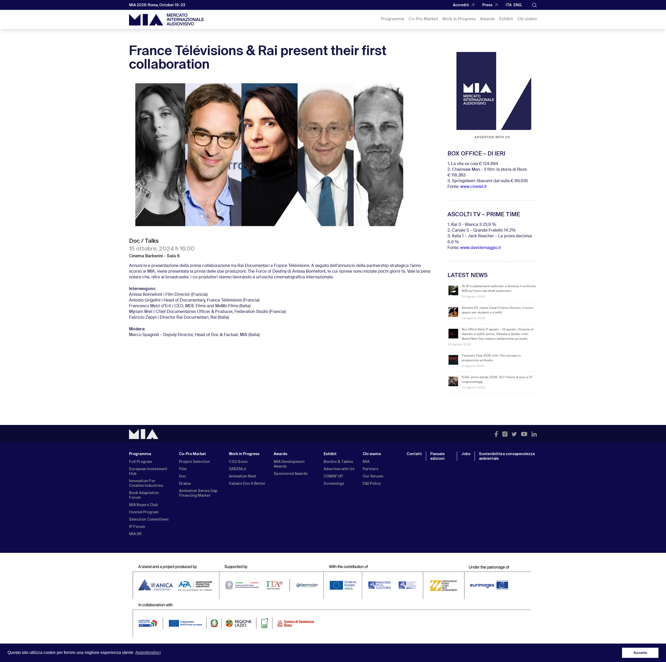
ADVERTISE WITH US (492, 137)
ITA (508, 5)
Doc (182, 476)
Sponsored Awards (291, 473)
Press (487, 5)
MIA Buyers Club (143, 504)
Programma (392, 19)
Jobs (465, 453)
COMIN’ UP (333, 476)
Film (183, 469)
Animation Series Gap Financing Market (198, 493)
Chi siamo (527, 19)
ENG (518, 5)
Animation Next (242, 476)
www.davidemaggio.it (480, 248)
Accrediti (461, 5)
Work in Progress (459, 19)
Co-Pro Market (423, 19)
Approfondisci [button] (148, 652)
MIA (366, 461)
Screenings (334, 483)
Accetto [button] (640, 653)
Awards (487, 19)
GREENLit (237, 469)
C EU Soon (238, 461)
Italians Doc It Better (247, 483)
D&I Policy (372, 483)
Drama (184, 483)
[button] (534, 5)
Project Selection (194, 461)
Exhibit (506, 19)
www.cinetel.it (473, 187)
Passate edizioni (437, 456)
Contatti (414, 453)
